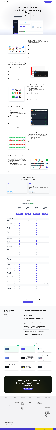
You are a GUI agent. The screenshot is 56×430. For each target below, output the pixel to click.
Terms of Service (39, 401)
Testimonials (36, 1)
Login (42, 1)
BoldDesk (22, 408)
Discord (22, 409)
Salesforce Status (47, 413)
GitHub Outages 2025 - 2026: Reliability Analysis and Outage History (30, 357)
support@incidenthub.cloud (9, 316)
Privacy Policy (38, 400)
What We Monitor (16, 1)
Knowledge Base (31, 401)
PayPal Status (47, 411)
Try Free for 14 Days (19, 214)
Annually (27, 203)
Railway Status (47, 412)
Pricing (40, 1)
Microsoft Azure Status (48, 410)
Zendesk (22, 406)
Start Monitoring (47, 1)
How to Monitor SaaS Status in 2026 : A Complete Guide (29, 366)
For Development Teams (16, 402)
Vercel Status (46, 416)
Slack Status (46, 414)
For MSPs (14, 400)
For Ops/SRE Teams (15, 401)
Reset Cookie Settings (39, 403)
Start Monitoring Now (28, 301)
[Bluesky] (11, 424)
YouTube (30, 402)
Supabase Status (47, 415)
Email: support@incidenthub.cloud (9, 422)
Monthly (24, 203)
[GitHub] (6, 424)
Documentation (31, 400)
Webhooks (22, 402)
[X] (8, 424)
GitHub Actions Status (48, 404)
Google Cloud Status (47, 406)
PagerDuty (22, 403)
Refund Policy (38, 402)
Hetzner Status (47, 409)
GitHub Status (47, 405)
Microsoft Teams (23, 400)
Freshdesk (22, 407)
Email (21, 401)
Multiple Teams (6, 404)
